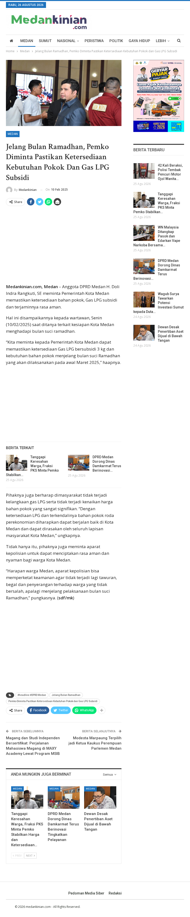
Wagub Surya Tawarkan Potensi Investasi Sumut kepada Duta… (158, 303)
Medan (26, 41)
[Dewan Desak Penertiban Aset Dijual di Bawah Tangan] (100, 797)
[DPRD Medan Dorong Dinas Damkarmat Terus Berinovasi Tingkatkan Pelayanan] (78, 463)
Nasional (66, 41)
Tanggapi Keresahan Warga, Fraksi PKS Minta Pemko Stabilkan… (32, 466)
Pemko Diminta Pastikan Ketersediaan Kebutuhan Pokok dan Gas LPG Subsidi (52, 701)
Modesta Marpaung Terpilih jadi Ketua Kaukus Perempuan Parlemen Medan (95, 743)
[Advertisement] (63, 246)
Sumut (45, 41)
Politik (116, 41)
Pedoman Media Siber (86, 893)
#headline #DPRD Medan (32, 695)
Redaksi (115, 893)
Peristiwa (94, 41)
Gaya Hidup (139, 41)
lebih (161, 41)
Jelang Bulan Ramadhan (66, 695)
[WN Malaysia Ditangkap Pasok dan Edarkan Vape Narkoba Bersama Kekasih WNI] (144, 233)
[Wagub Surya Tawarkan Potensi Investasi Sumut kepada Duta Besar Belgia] (144, 299)
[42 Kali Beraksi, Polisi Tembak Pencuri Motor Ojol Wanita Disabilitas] (144, 171)
